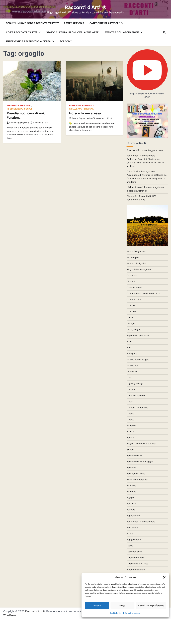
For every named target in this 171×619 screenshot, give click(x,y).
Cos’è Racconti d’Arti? (21, 32)
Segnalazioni (133, 515)
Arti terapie (133, 257)
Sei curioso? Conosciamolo (141, 521)
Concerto (131, 305)
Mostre (130, 413)
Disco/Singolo (134, 329)
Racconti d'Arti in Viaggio (140, 461)
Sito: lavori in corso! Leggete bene (145, 150)
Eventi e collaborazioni (122, 32)
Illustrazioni (133, 365)
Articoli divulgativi (136, 263)
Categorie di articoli (105, 23)
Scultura (131, 509)
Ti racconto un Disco (137, 563)
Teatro (130, 545)
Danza (130, 317)
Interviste (132, 371)
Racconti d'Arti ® (85, 7)
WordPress (9, 615)
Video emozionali (136, 569)
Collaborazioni (134, 287)
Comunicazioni (134, 299)
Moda (129, 401)
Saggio (130, 497)
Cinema (131, 281)
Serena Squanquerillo (19, 122)
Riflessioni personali (19, 109)
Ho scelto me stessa (85, 113)
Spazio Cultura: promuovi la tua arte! (72, 32)
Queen (130, 449)
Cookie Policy (115, 613)
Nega (122, 605)
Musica (130, 419)
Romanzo (131, 485)
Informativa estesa (131, 613)
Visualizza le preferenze (151, 605)
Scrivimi (65, 41)
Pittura (130, 431)
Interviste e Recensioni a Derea (28, 41)
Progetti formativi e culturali (141, 443)
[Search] (164, 32)
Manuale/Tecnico (136, 395)
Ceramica (131, 275)
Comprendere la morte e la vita (143, 293)
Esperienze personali (19, 105)
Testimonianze (134, 551)
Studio (130, 533)
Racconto (131, 467)
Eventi (130, 341)
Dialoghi (131, 323)
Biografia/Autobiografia (139, 269)
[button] (164, 577)
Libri (129, 377)
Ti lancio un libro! (136, 557)
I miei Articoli (74, 23)
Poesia (130, 437)
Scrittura (131, 503)
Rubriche (131, 491)
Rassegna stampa (136, 473)
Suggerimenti (134, 539)
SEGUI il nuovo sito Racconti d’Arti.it (32, 23)
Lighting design (135, 383)
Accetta (97, 605)
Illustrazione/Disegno (138, 359)
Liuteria (131, 389)
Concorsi (131, 311)
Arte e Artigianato (136, 251)
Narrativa (131, 425)
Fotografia (132, 353)
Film (129, 347)
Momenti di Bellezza (137, 407)
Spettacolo (132, 527)
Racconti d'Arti (134, 455)
